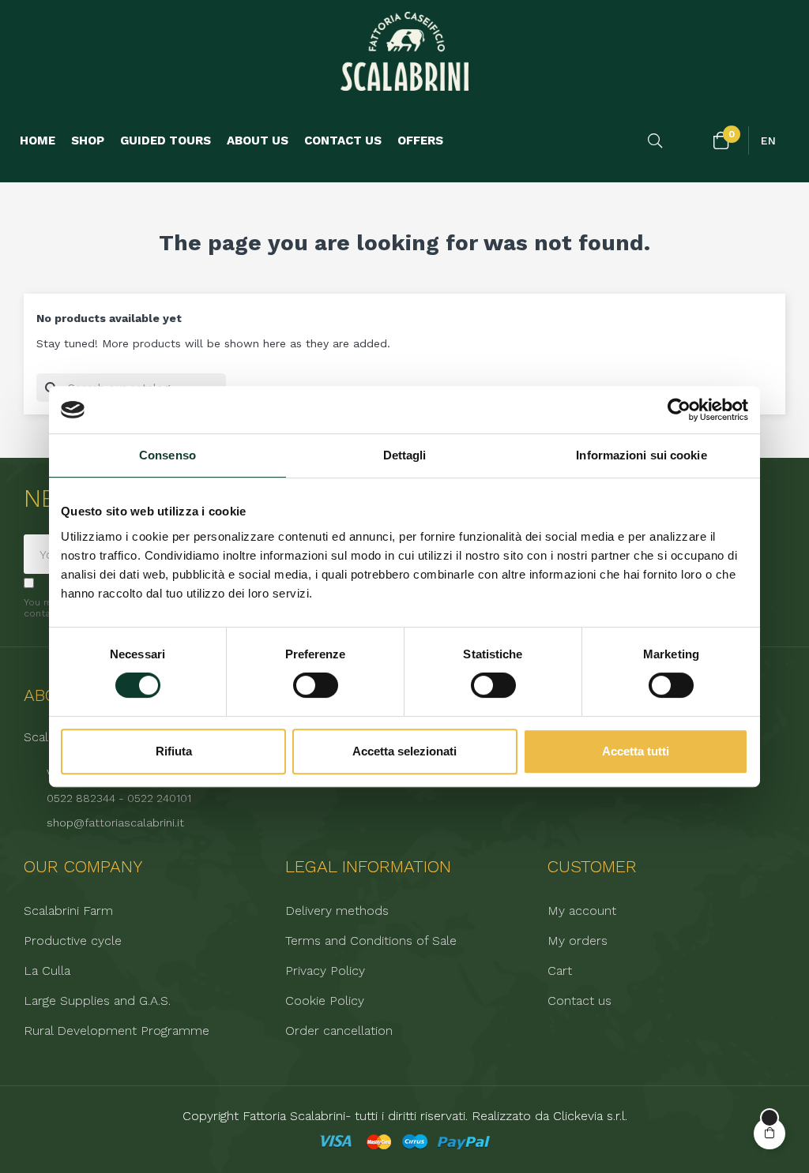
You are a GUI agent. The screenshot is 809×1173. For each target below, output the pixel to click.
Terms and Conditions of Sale (371, 941)
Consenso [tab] (167, 455)
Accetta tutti (635, 751)
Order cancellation (339, 1031)
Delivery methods (337, 911)
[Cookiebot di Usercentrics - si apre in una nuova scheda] (679, 410)
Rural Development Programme (116, 1031)
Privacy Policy (325, 971)
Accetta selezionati (404, 751)
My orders (577, 941)
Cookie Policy (324, 1001)
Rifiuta (174, 751)
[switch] (315, 685)
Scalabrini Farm (68, 911)
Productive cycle (73, 941)
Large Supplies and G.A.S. (97, 1001)
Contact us (579, 1001)
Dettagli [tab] (405, 455)
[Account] (689, 141)
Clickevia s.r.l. (590, 1115)
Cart (559, 971)
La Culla (47, 971)
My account (581, 911)
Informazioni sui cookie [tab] (641, 455)
